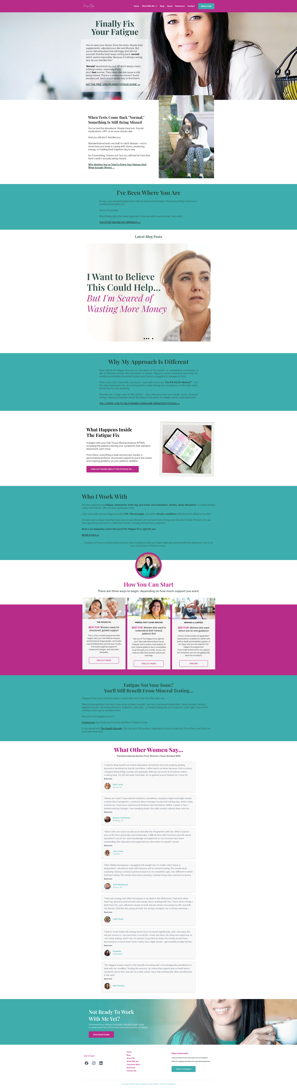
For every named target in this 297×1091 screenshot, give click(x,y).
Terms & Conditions (168, 1084)
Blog (129, 1055)
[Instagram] (93, 1063)
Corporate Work (133, 1064)
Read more (108, 779)
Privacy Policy (153, 1084)
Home (129, 1052)
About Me (131, 1058)
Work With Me (133, 1061)
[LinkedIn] (101, 1063)
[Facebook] (86, 1063)
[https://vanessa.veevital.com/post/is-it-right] (148, 292)
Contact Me (131, 1071)
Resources (131, 1068)
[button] (156, 6)
